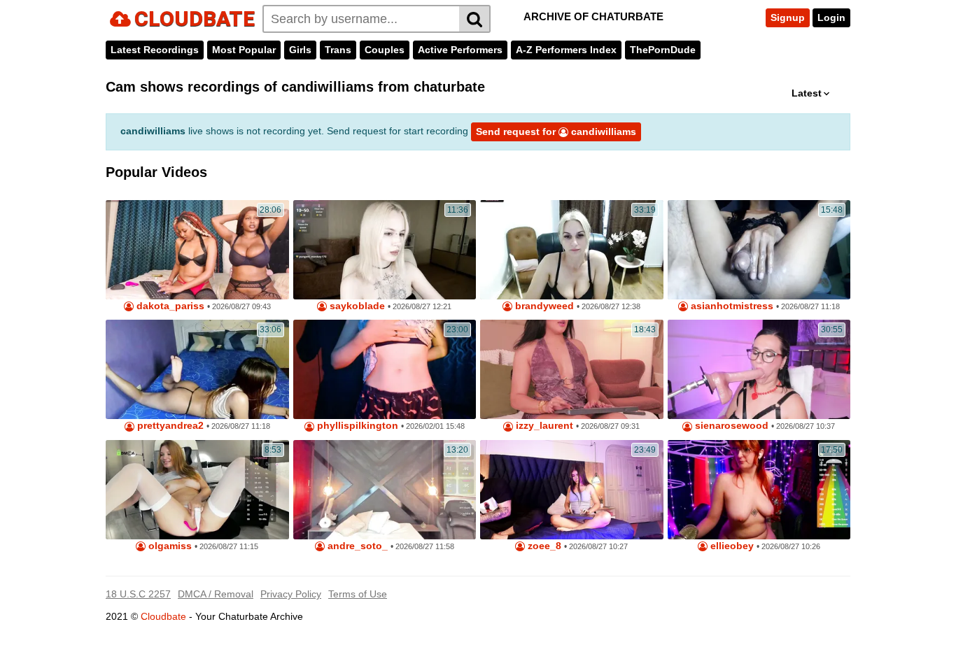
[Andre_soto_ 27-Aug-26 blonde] (385, 489)
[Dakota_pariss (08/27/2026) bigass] (197, 249)
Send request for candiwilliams (556, 131)
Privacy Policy (290, 594)
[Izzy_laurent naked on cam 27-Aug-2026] (571, 369)
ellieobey (731, 546)
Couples (385, 49)
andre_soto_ (356, 546)
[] (475, 19)
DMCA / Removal (215, 594)
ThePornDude (663, 49)
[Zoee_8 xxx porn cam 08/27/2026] (571, 489)
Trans (338, 49)
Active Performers (460, 49)
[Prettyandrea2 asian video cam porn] (197, 369)
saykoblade (356, 306)
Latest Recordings (155, 49)
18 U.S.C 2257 (138, 594)
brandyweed (543, 306)
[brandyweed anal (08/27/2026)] (571, 249)
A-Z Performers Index (566, 49)
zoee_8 (543, 546)
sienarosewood (730, 425)
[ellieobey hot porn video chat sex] (759, 489)
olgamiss (169, 546)
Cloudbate (163, 616)
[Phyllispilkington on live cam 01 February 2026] (385, 369)
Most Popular (244, 49)
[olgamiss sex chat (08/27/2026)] (197, 489)
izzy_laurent (543, 425)
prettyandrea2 (169, 425)
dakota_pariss (169, 306)
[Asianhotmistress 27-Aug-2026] (759, 249)
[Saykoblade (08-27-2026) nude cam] (385, 249)
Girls (300, 49)
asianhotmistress (730, 306)
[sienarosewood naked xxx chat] (759, 369)
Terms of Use (357, 594)
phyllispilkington (356, 425)
